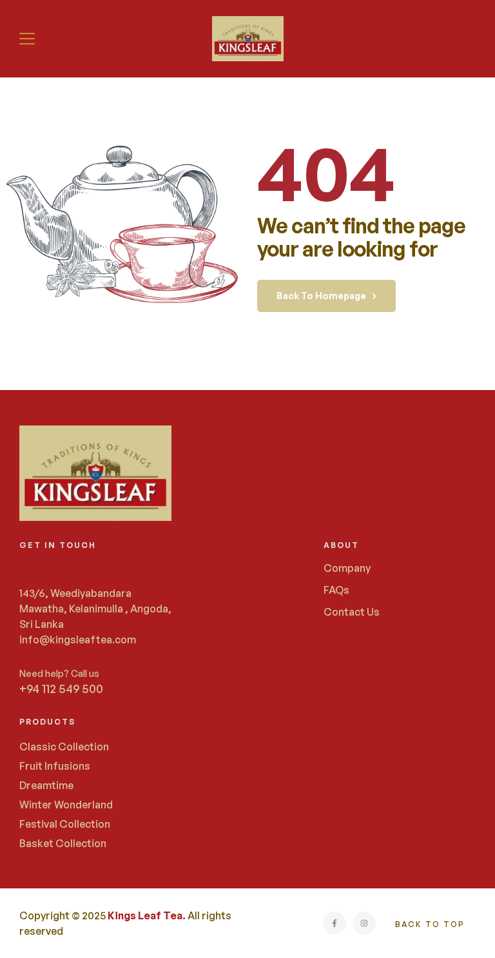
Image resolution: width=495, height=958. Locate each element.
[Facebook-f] (334, 923)
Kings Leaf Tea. (147, 915)
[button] (28, 38)
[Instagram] (364, 923)
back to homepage (321, 295)
